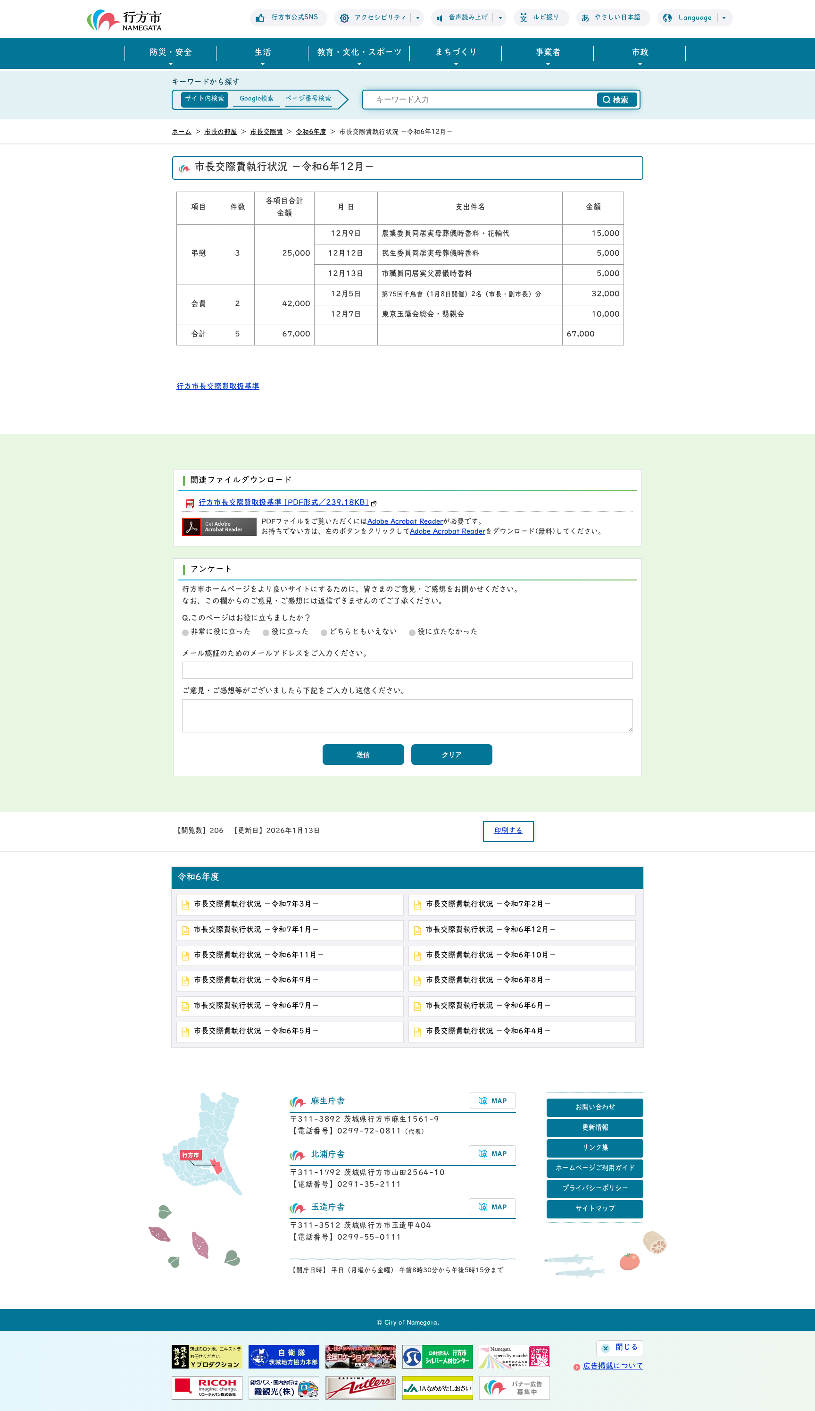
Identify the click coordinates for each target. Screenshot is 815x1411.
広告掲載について (613, 1366)
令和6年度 (311, 132)
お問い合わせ (595, 1107)
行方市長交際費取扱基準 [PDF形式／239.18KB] (284, 503)
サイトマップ (595, 1209)
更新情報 (595, 1128)
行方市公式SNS (294, 17)
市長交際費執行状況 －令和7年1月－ (256, 930)
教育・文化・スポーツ (359, 53)
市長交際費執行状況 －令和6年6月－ (488, 1006)
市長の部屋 (220, 132)
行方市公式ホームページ (124, 20)
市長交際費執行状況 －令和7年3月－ (256, 904)
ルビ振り (546, 17)
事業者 (548, 53)
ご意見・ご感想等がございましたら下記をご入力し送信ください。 (295, 691)
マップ (492, 1100)
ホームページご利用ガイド (595, 1168)
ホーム (181, 132)
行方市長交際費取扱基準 (217, 387)
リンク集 (595, 1148)
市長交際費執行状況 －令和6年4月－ (488, 1031)
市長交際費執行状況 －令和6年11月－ (258, 955)
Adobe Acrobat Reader (405, 522)
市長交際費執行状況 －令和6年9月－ (256, 980)
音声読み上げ (468, 17)
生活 (262, 53)
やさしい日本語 (617, 17)
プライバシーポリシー (595, 1189)
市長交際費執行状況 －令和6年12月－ (491, 930)
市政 (640, 53)
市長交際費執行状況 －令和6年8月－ (488, 980)
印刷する (508, 831)
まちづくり (456, 53)
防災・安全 (171, 53)
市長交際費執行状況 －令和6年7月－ (256, 1006)
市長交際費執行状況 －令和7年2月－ (488, 904)
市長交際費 (266, 132)
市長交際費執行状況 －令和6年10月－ (491, 955)
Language (695, 18)
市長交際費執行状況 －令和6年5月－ (256, 1031)
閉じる (626, 1348)
